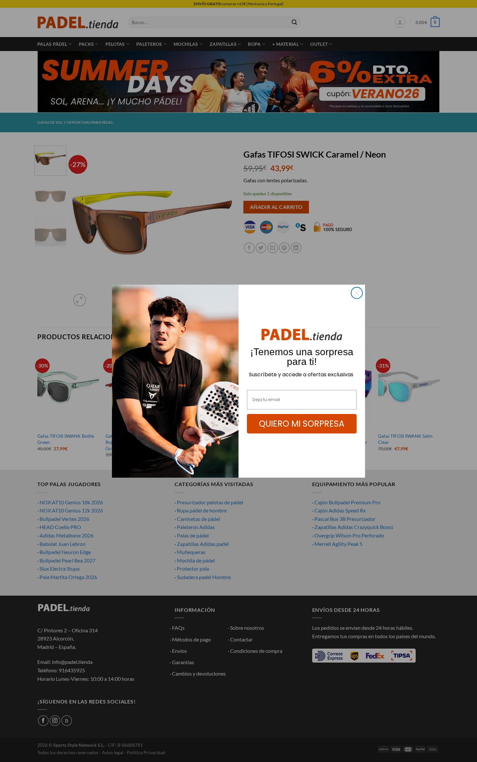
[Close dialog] (356, 293)
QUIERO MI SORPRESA (302, 424)
